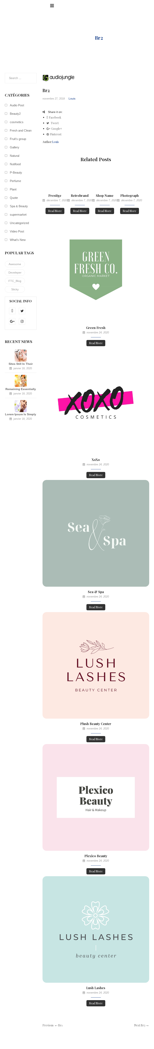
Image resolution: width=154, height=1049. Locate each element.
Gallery (14, 147)
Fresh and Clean (20, 130)
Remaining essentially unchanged (20, 389)
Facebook (55, 117)
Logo (81, 37)
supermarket (18, 214)
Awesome (15, 264)
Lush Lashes (95, 988)
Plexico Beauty (95, 856)
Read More (55, 211)
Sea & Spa (96, 592)
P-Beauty (16, 172)
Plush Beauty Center (95, 724)
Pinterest (55, 134)
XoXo (96, 460)
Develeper (14, 272)
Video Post (17, 231)
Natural (14, 155)
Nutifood (15, 164)
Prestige (54, 195)
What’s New (18, 239)
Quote (14, 197)
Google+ (56, 129)
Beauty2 (15, 113)
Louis (72, 98)
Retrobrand (80, 195)
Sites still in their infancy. (21, 364)
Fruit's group (18, 139)
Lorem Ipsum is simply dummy (20, 414)
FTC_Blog (14, 281)
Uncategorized (19, 223)
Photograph (129, 195)
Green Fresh (95, 328)
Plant (13, 189)
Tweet (54, 123)
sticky (15, 289)
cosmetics (16, 122)
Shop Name (104, 195)
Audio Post (17, 105)
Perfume (15, 181)
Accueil (59, 37)
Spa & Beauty (19, 206)
